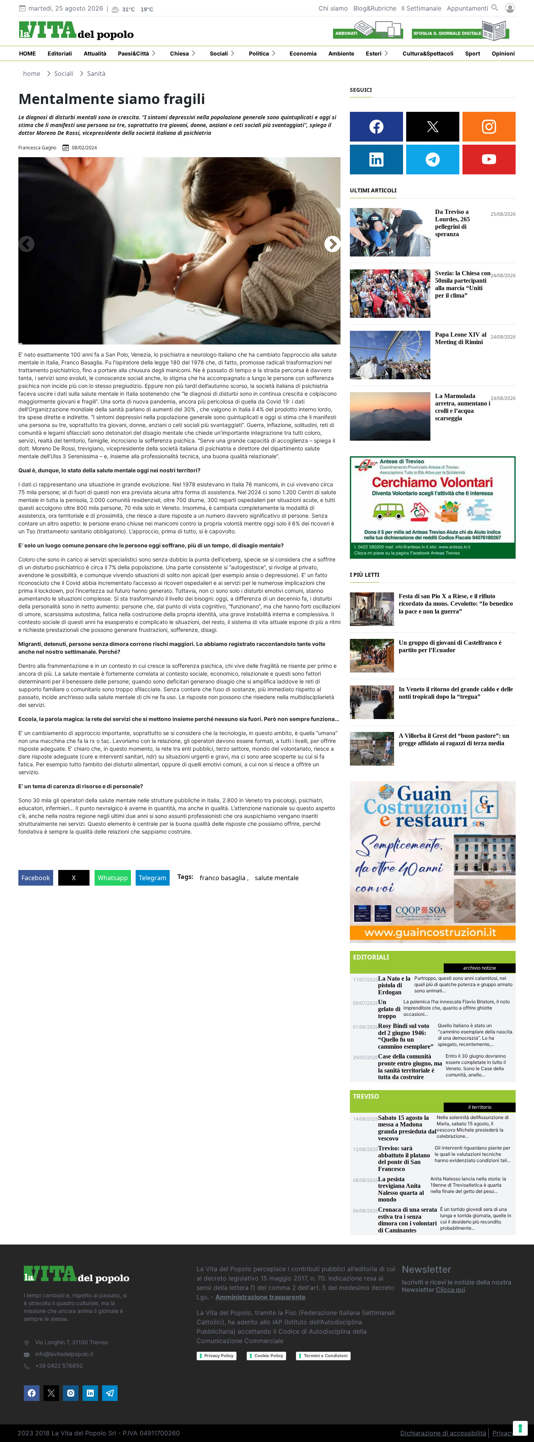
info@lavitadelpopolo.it (64, 1354)
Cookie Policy (268, 1355)
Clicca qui (450, 1289)
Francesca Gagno (37, 147)
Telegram (153, 877)
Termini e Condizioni (326, 1355)
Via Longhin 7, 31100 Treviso (71, 1342)
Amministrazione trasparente (260, 1297)
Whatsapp (113, 877)
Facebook (36, 877)
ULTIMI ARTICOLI (373, 190)
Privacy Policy (218, 1355)
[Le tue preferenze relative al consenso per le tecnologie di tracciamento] (520, 1428)
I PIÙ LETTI (364, 574)
